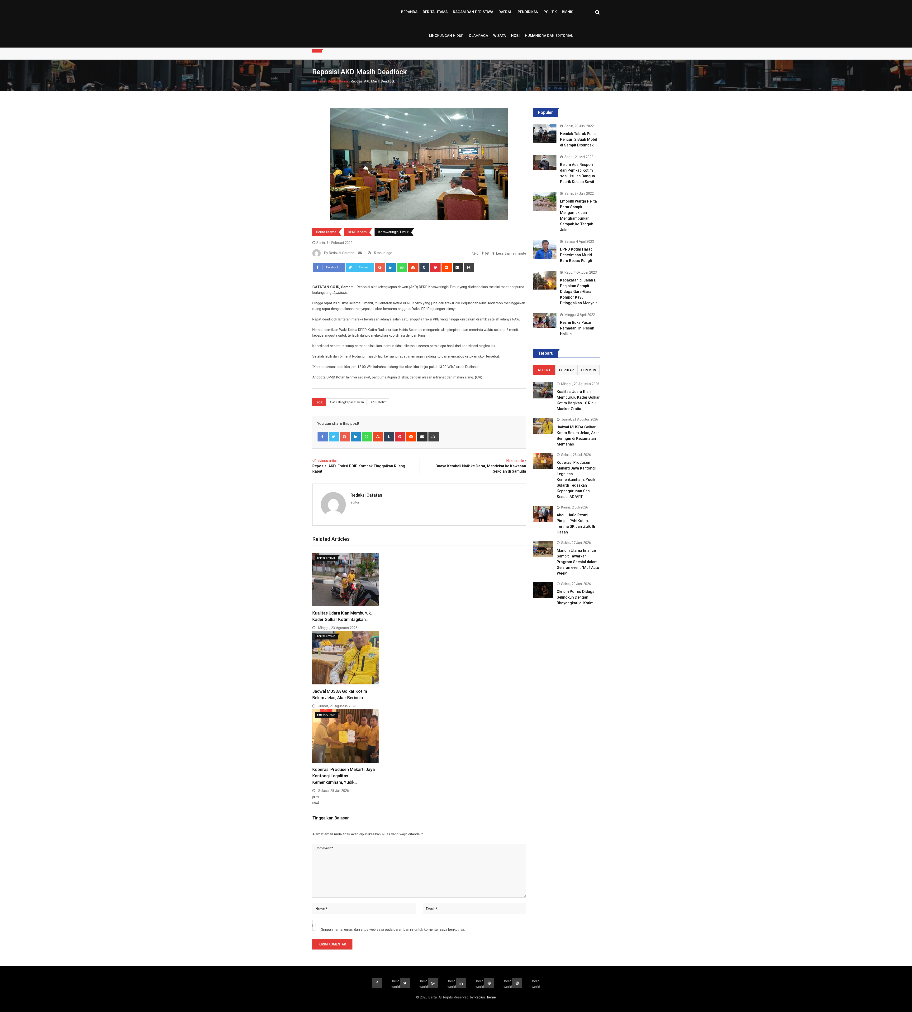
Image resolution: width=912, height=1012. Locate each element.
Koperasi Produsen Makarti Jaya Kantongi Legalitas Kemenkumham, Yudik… (343, 776)
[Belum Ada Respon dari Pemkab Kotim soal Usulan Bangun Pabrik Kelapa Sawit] (544, 162)
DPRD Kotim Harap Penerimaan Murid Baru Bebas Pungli (576, 255)
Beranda (409, 12)
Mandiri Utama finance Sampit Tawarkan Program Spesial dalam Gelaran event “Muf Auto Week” (578, 562)
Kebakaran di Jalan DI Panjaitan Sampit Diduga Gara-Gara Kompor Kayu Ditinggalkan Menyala (579, 291)
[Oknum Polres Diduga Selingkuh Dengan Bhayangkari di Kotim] (543, 590)
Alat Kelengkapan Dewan (346, 402)
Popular (566, 370)
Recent (544, 370)
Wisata (499, 36)
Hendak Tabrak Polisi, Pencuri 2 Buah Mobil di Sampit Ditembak (579, 139)
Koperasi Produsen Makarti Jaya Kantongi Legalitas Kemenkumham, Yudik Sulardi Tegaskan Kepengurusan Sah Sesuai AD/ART (576, 479)
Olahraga (478, 36)
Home (320, 81)
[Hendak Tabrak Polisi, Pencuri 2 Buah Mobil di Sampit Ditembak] (544, 133)
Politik (550, 12)
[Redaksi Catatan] (360, 253)
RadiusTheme (485, 997)
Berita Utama (435, 12)
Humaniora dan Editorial (549, 36)
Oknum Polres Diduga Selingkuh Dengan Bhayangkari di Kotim (575, 597)
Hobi (515, 36)
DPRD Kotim (357, 232)
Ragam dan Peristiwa (473, 12)
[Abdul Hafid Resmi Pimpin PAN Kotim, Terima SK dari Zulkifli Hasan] (543, 514)
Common (588, 370)
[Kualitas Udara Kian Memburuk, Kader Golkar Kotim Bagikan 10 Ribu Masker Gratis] (543, 390)
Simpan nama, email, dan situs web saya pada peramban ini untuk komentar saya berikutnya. (393, 929)
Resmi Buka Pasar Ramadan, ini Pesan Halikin (577, 328)
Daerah (506, 12)
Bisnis (567, 12)
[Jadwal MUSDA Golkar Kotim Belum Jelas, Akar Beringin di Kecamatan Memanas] (543, 426)
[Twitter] (334, 436)
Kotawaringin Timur (393, 232)
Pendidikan (528, 12)
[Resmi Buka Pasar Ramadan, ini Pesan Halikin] (544, 320)
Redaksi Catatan (366, 495)
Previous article (326, 461)
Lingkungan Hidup (446, 36)
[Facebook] (323, 436)
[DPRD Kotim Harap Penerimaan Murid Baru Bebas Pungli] (544, 249)
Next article (515, 461)
